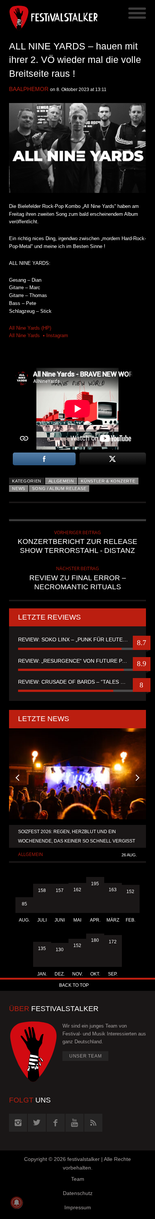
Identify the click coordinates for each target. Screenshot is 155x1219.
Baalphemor (29, 89)
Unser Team (85, 1056)
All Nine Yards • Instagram (38, 335)
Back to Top (74, 985)
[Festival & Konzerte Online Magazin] (43, 16)
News (18, 488)
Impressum (77, 1207)
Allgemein (61, 481)
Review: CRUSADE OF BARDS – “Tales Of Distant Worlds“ (77, 682)
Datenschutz (78, 1193)
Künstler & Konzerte (108, 481)
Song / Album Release (59, 488)
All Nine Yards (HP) (30, 328)
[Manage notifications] (17, 1203)
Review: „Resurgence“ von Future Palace (77, 661)
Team (77, 1179)
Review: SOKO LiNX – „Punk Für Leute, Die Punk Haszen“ (77, 639)
